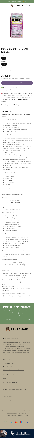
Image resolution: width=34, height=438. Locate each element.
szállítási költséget (14, 78)
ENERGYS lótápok (7, 400)
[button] (3, 5)
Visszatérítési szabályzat (23, 415)
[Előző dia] (13, 44)
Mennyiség (3, 67)
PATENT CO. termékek (9, 393)
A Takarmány (8, 410)
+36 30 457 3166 (7, 366)
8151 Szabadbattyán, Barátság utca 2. (13, 369)
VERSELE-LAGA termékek (10, 382)
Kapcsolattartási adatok (12, 413)
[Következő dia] (20, 44)
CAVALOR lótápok (7, 396)
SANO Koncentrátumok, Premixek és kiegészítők (15, 389)
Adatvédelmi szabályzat (27, 410)
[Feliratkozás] (29, 319)
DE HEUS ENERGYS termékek (10, 386)
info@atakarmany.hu (8, 363)
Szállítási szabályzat (22, 99)
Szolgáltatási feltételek (24, 413)
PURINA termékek (7, 378)
